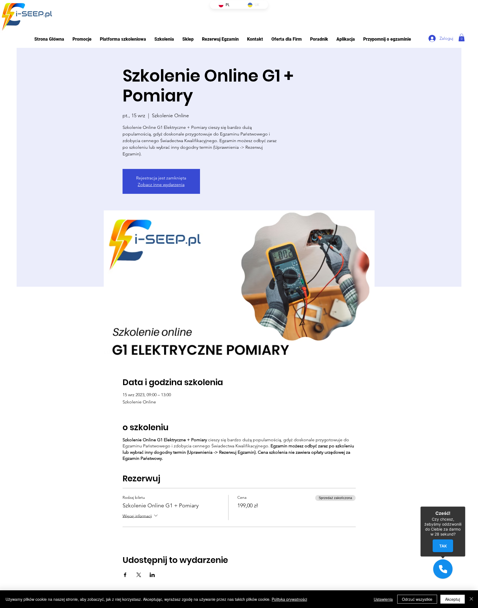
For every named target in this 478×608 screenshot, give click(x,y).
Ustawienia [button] (383, 599)
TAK (443, 545)
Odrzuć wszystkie (417, 599)
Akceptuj (452, 599)
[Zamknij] (471, 599)
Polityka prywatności (289, 599)
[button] (123, 39)
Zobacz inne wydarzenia (161, 184)
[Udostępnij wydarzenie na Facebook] (125, 575)
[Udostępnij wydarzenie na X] (138, 575)
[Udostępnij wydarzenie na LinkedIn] (152, 575)
